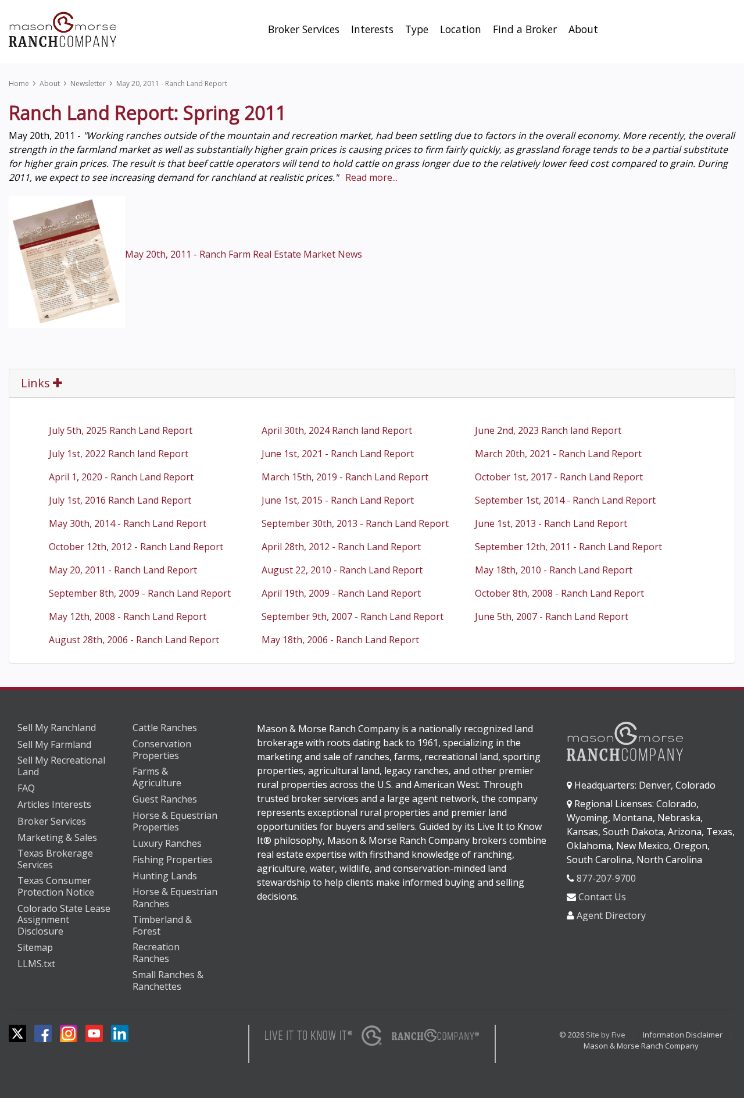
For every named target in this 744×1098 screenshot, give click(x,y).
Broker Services (303, 29)
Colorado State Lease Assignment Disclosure (63, 920)
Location (460, 29)
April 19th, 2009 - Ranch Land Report (341, 593)
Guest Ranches (165, 799)
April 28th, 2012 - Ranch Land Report (341, 546)
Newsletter (88, 83)
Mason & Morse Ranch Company (641, 1045)
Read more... (371, 177)
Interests (372, 29)
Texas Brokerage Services (55, 859)
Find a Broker (525, 29)
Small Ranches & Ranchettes (168, 980)
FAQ (26, 788)
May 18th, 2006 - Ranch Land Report (340, 639)
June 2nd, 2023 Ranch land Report (548, 430)
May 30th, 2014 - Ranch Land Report (127, 523)
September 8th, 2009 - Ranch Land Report (140, 593)
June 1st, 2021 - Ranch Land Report (338, 453)
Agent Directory (611, 915)
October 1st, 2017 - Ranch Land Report (559, 476)
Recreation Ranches (156, 953)
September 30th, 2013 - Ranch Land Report (355, 523)
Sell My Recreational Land (61, 766)
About (583, 29)
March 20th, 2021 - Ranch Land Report (558, 453)
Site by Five (605, 1034)
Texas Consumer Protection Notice (55, 886)
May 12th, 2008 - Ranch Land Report (127, 616)
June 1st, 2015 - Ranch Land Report (338, 500)
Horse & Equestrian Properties (175, 821)
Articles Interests (54, 804)
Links (37, 383)
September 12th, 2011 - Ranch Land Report (568, 546)
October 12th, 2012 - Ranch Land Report (136, 546)
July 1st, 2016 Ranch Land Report (120, 500)
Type (416, 29)
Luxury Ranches (167, 843)
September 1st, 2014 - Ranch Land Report (565, 500)
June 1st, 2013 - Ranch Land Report (551, 523)
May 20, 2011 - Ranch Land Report (171, 83)
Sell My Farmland (54, 744)
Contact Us (602, 896)
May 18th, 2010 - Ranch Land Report (553, 570)
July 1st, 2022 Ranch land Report (118, 453)
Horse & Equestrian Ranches (175, 897)
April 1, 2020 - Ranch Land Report (121, 476)
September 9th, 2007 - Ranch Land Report (352, 616)
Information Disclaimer (682, 1034)
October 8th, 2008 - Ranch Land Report (559, 593)
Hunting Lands (165, 876)
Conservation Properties (162, 750)
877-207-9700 (606, 878)
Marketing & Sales (57, 837)
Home (19, 83)
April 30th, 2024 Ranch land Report (337, 430)
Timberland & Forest (162, 925)
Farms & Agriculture (157, 777)
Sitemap (35, 947)
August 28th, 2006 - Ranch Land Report (134, 639)
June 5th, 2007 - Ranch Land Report (551, 616)
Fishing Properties (173, 859)
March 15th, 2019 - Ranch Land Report (345, 476)
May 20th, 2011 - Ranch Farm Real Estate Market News (243, 254)
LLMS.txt (36, 963)
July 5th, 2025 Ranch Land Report (120, 430)
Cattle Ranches (165, 727)
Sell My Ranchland (56, 727)
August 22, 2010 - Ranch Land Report (342, 570)
